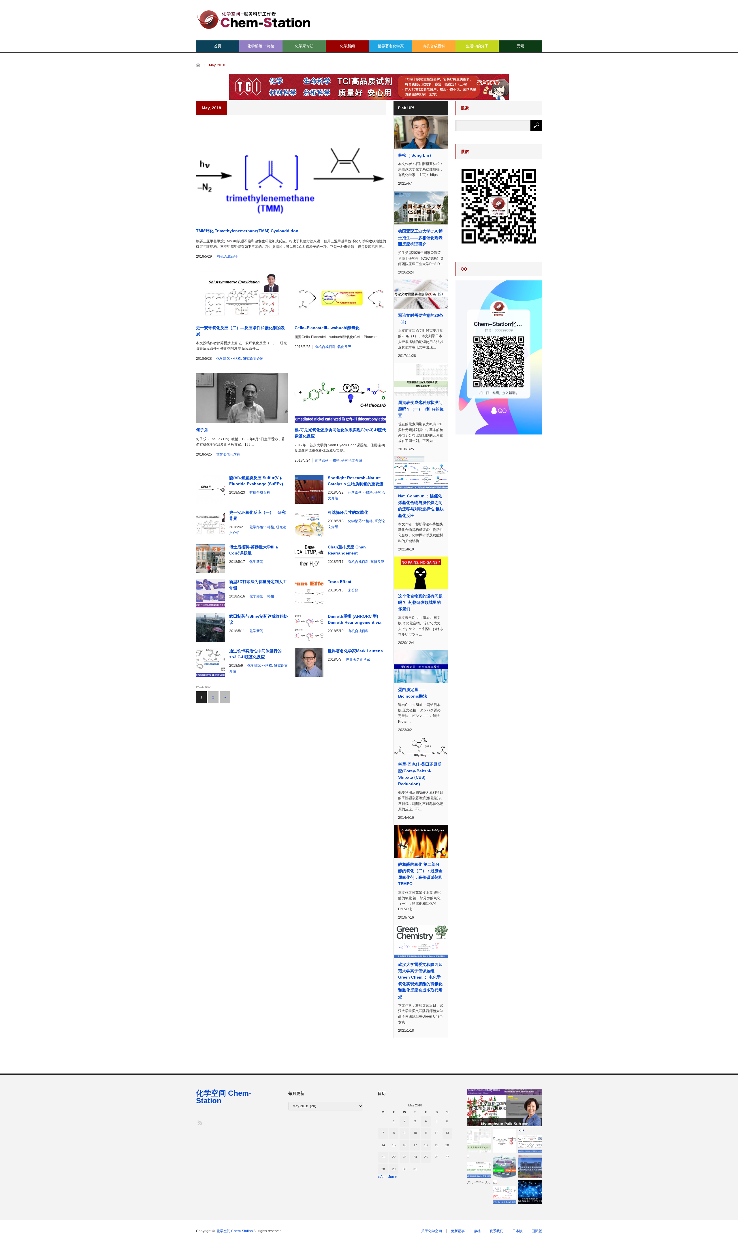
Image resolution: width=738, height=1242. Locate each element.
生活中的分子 (477, 46)
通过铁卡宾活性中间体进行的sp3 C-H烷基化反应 (255, 654)
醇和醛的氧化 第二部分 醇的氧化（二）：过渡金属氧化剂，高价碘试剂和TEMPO (420, 874)
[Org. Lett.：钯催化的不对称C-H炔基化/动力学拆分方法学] (504, 1192)
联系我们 (496, 1231)
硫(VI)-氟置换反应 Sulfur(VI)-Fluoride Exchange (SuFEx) (256, 480)
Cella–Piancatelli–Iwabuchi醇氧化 (327, 327)
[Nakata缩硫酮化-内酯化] (504, 1141)
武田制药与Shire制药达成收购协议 (258, 619)
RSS (199, 1122)
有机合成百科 (434, 46)
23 (404, 1157)
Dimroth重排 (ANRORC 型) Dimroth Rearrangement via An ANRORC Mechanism (354, 619)
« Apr (382, 1177)
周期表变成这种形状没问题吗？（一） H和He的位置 (421, 409)
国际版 (537, 1231)
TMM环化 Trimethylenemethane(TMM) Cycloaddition (247, 230)
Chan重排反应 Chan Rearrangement (347, 550)
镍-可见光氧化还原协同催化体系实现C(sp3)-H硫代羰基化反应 (340, 433)
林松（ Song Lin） (415, 155)
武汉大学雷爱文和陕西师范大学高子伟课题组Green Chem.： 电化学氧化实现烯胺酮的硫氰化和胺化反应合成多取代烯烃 (420, 980)
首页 (217, 46)
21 (383, 1157)
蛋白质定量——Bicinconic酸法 (412, 692)
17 (415, 1145)
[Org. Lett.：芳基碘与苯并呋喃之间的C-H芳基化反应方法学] (479, 1166)
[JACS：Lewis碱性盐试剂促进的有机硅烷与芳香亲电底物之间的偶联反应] (530, 1141)
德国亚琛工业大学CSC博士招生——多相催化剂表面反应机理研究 (420, 237)
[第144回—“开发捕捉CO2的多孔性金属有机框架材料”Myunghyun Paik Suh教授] (504, 1107)
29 (394, 1169)
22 (394, 1157)
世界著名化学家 (391, 46)
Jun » (392, 1177)
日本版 (517, 1231)
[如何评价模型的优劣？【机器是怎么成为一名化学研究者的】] (530, 1192)
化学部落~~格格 (260, 46)
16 (404, 1145)
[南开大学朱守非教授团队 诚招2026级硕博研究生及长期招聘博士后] (530, 1166)
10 (415, 1133)
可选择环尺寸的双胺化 (348, 512)
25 (426, 1157)
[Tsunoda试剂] (504, 1166)
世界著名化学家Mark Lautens (355, 651)
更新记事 (458, 1231)
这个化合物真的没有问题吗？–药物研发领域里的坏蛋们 (420, 602)
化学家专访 (304, 46)
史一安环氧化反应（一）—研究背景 (257, 515)
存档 (477, 1231)
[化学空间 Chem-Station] (253, 19)
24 (415, 1157)
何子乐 (202, 430)
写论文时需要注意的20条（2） (420, 318)
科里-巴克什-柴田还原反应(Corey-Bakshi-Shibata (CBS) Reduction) (419, 774)
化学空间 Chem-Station (223, 1097)
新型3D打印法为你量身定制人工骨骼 (258, 584)
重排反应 (377, 562)
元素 (520, 46)
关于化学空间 (431, 1231)
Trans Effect (339, 581)
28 (383, 1169)
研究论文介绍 (253, 359)
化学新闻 (347, 46)
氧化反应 (344, 347)
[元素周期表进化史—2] (479, 1141)
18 (426, 1145)
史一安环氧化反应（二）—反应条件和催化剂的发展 (240, 330)
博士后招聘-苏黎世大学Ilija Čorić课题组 (253, 550)
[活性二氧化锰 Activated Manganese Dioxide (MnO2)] (479, 1182)
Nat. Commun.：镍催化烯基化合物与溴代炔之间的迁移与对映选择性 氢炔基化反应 (421, 506)
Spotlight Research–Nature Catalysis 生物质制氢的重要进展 (355, 481)
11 (426, 1133)
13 (447, 1133)
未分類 (353, 590)
